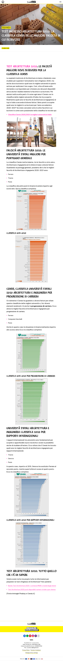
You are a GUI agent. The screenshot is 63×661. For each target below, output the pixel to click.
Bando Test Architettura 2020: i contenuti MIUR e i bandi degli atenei (32, 586)
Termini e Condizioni (36, 650)
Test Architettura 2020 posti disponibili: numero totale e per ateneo (32, 589)
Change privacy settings (31, 652)
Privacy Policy (25, 650)
